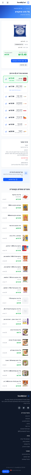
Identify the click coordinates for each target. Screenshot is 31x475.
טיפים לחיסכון (26, 421)
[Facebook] (28, 407)
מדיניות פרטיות (26, 454)
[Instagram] (19, 407)
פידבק (4, 471)
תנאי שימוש (27, 457)
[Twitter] (23, 407)
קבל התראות (12, 179)
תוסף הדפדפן (26, 447)
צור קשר (27, 426)
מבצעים (28, 419)
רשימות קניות (26, 441)
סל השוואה (27, 444)
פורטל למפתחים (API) (24, 431)
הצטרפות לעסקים (25, 429)
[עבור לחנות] (6, 79)
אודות (28, 424)
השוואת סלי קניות (25, 439)
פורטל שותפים (26, 459)
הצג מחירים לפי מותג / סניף (15, 90)
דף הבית (28, 8)
